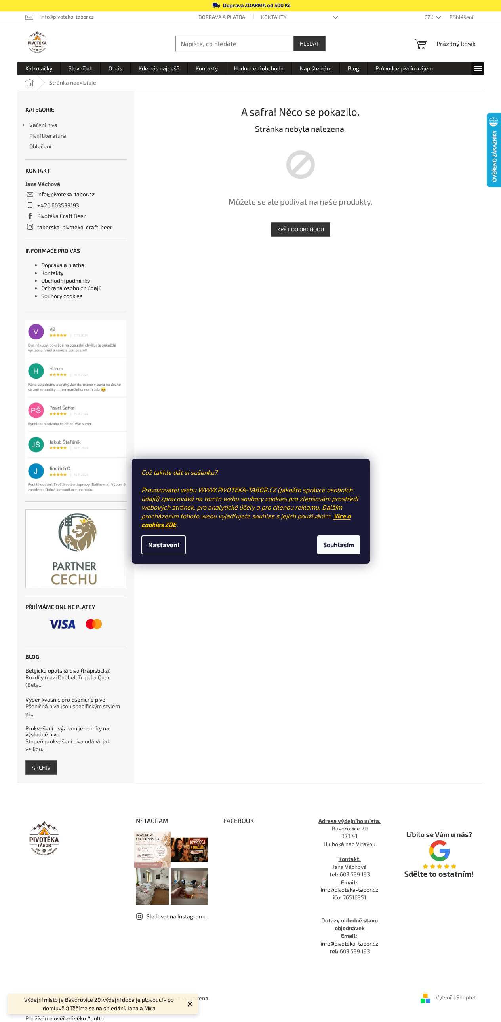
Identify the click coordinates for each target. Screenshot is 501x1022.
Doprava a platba (221, 17)
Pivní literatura (48, 135)
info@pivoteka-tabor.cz (66, 194)
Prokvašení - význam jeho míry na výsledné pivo (67, 731)
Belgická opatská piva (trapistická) (67, 670)
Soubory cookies (61, 295)
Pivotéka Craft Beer (61, 215)
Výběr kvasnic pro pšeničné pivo (65, 699)
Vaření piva (43, 124)
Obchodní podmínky (65, 280)
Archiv (41, 767)
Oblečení (40, 146)
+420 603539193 (58, 205)
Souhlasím (338, 544)
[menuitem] (38, 68)
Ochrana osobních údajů (71, 287)
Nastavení (163, 544)
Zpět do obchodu (300, 229)
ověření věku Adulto (79, 1018)
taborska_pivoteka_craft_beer (74, 227)
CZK (429, 17)
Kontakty (273, 17)
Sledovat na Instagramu (177, 916)
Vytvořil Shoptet (456, 997)
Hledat (309, 43)
